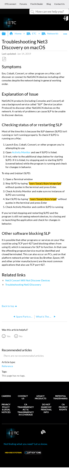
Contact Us (23, 397)
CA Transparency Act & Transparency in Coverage (26, 409)
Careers (6, 396)
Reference (7, 366)
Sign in (66, 19)
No (20, 336)
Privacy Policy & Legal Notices (6, 408)
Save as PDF (4, 59)
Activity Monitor (21, 152)
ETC (34, 33)
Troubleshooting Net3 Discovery (23, 284)
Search (32, 12)
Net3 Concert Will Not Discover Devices (27, 280)
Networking (54, 33)
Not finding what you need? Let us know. (26, 443)
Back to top (8, 306)
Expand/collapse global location (65, 32)
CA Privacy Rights (63, 407)
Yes (8, 336)
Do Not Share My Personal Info (46, 408)
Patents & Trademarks (60, 397)
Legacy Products (40, 397)
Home (18, 33)
